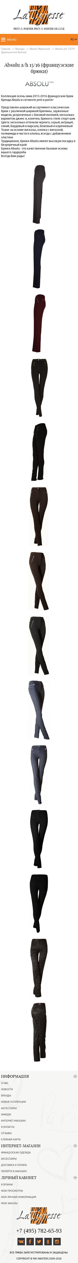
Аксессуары (9, 1108)
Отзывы (6, 1133)
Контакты (7, 1127)
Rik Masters (40, 1258)
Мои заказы (9, 1203)
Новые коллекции (13, 1102)
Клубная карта (11, 1139)
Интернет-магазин (13, 1120)
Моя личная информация (18, 1197)
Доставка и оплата (14, 1165)
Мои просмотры (12, 1191)
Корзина (7, 1184)
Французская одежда (16, 1152)
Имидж (6, 1114)
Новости (7, 1089)
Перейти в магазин (14, 1171)
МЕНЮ (11, 40)
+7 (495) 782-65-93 (39, 1231)
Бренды (6, 1095)
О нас (4, 1083)
